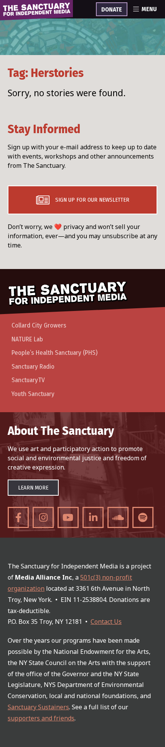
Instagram (43, 517)
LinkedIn (93, 517)
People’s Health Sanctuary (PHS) (54, 353)
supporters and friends (41, 718)
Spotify (142, 517)
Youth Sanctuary (33, 394)
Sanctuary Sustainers (38, 707)
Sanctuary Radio (33, 367)
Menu (149, 9)
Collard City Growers (39, 325)
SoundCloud (118, 517)
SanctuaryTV (28, 380)
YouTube (68, 517)
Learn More (33, 487)
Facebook (18, 517)
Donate (111, 10)
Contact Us (106, 621)
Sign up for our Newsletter (92, 199)
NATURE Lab (27, 339)
